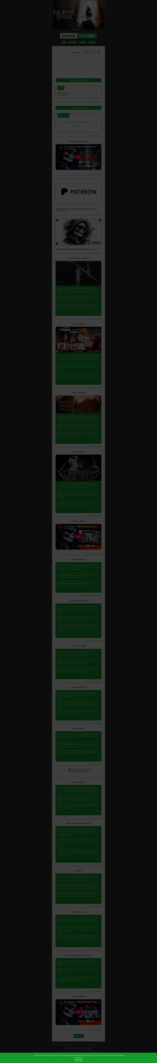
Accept (78, 1059)
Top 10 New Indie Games (78, 141)
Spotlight (72, 42)
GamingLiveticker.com (94, 1052)
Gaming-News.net (79, 1052)
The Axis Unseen (80, 355)
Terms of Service (79, 1045)
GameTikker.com (91, 1045)
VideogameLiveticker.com (64, 1052)
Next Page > (78, 1036)
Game (78, 35)
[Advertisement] (78, 67)
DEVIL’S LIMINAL (79, 483)
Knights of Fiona (83, 652)
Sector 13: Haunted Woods (84, 288)
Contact (92, 42)
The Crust (80, 876)
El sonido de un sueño (86, 606)
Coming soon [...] (63, 94)
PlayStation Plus (83, 565)
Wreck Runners (82, 788)
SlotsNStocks (87, 734)
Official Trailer (78, 521)
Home (64, 42)
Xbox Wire (78, 130)
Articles (82, 42)
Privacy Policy (119, 1055)
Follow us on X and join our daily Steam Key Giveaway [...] (77, 249)
